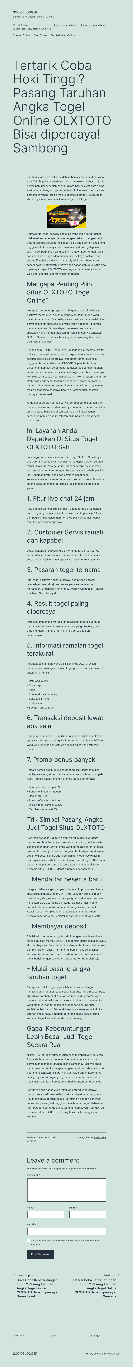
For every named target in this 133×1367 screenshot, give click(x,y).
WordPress (113, 1353)
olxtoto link (19, 1335)
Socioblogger (25, 12)
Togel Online (32, 27)
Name (31, 1207)
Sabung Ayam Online (93, 25)
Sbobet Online (22, 35)
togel (53, 1335)
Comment (33, 1175)
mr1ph (33, 1141)
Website (31, 1224)
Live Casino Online (65, 25)
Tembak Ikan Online (63, 35)
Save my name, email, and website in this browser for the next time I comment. (65, 1242)
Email (73, 1207)
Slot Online (40, 35)
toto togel (94, 1335)
